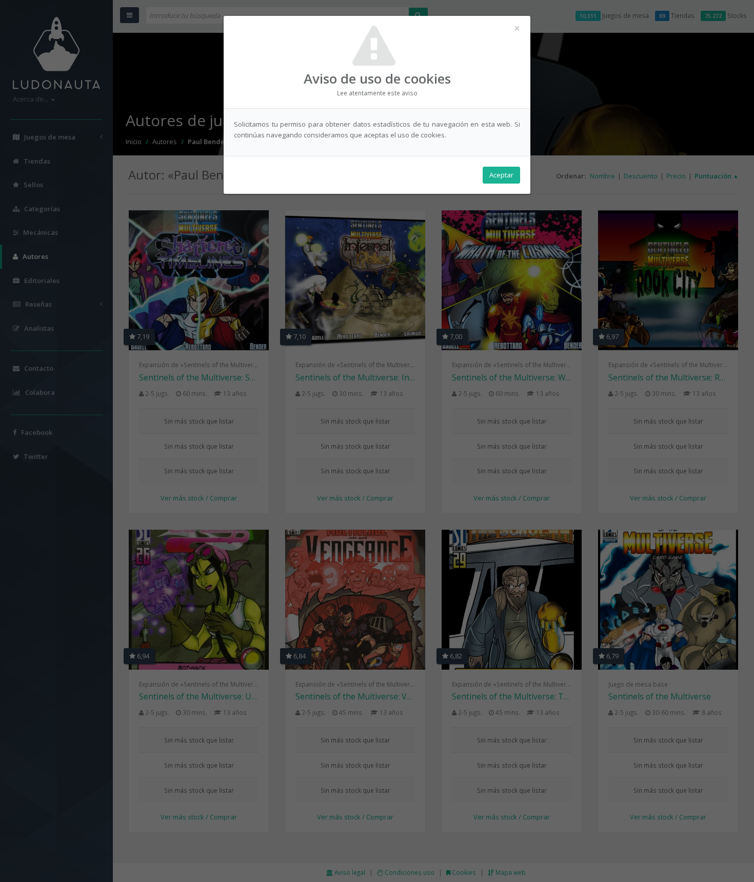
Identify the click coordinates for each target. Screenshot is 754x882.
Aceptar (501, 174)
